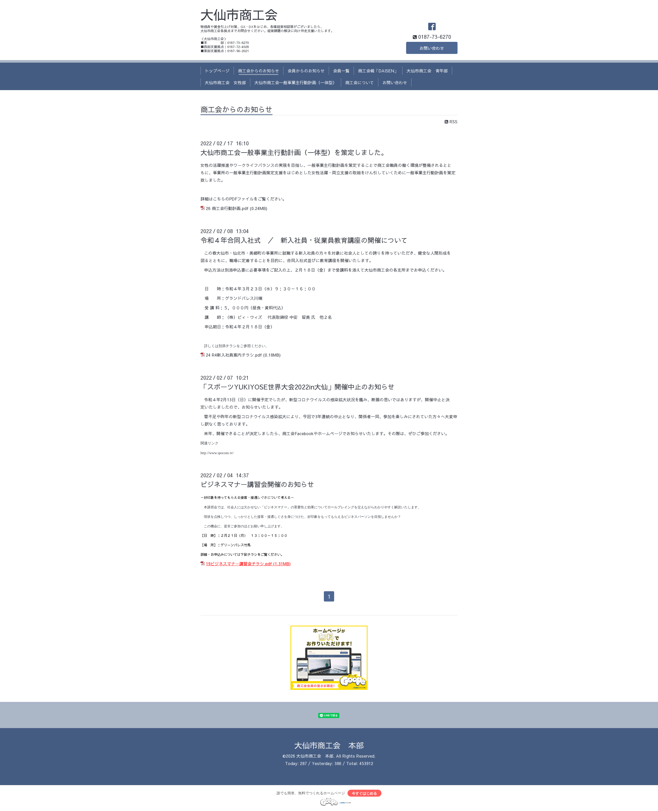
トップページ (217, 70)
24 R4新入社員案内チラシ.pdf (234, 355)
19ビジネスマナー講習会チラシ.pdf (239, 563)
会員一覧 (341, 70)
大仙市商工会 (239, 14)
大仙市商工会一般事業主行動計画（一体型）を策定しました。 (294, 152)
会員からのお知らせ (306, 70)
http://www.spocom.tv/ (217, 453)
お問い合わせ (431, 48)
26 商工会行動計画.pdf (227, 208)
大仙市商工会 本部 (329, 745)
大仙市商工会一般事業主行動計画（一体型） (295, 82)
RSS (453, 121)
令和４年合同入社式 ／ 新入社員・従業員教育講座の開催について (304, 240)
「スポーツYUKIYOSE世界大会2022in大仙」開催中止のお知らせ (297, 386)
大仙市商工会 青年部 (427, 70)
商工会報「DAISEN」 (378, 70)
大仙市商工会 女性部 (225, 82)
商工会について (359, 82)
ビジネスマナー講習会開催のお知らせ (257, 484)
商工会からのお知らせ (258, 70)
